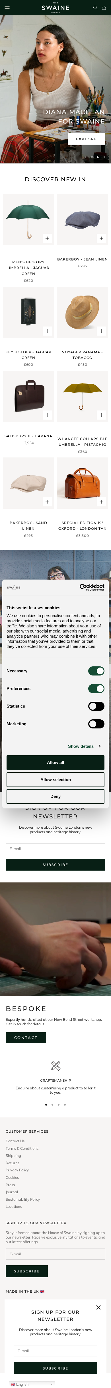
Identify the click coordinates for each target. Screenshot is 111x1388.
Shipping (13, 1155)
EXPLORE (86, 139)
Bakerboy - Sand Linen (28, 526)
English (21, 1384)
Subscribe (55, 1368)
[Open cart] (103, 7)
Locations (14, 1206)
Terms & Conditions (22, 1148)
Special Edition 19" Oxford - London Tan (82, 526)
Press (10, 1185)
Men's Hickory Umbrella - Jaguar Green (28, 268)
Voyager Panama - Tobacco (82, 355)
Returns (12, 1163)
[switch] (96, 688)
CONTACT (26, 1037)
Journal (12, 1192)
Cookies (12, 1177)
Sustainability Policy (23, 1199)
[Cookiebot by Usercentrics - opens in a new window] (79, 587)
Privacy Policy (17, 1170)
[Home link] (55, 7)
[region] (55, 89)
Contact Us (15, 1141)
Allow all (55, 762)
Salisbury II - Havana (28, 436)
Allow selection (55, 779)
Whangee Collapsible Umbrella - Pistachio (82, 442)
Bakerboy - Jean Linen (82, 259)
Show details (81, 746)
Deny (55, 796)
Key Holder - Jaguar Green (28, 355)
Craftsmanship (55, 1081)
